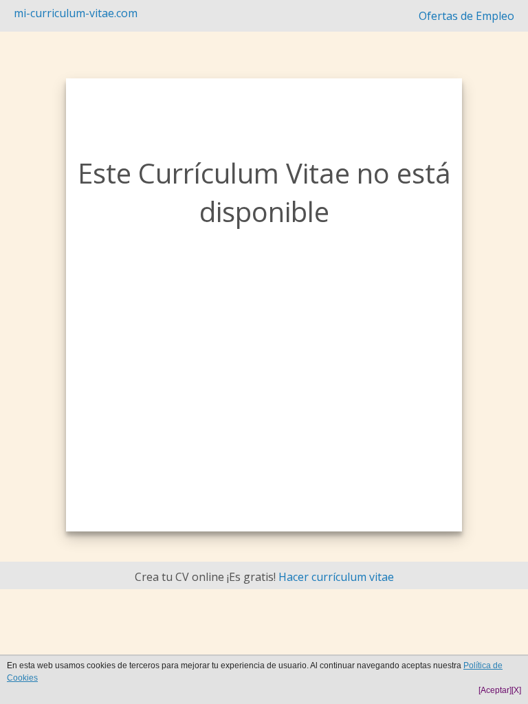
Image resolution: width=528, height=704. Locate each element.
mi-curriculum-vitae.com (76, 13)
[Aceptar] (495, 690)
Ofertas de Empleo (466, 15)
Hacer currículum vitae (336, 576)
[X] (516, 690)
